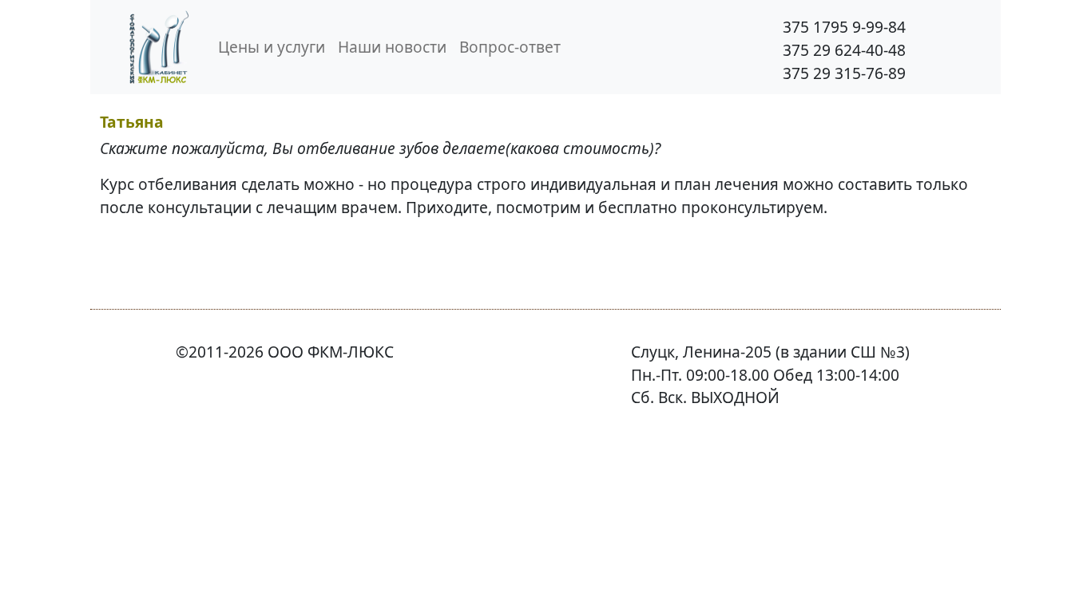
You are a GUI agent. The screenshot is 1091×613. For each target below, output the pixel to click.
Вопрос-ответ (510, 46)
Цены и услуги (271, 46)
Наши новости (392, 46)
